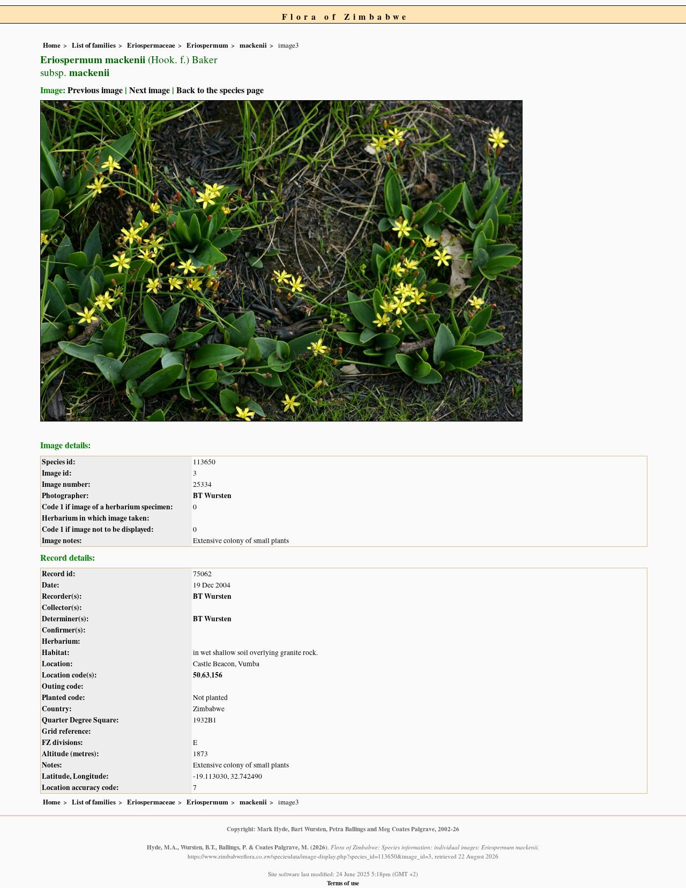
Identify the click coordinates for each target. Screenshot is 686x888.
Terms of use (343, 882)
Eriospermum (207, 45)
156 (216, 674)
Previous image (95, 90)
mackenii (253, 45)
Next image (149, 90)
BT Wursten (212, 495)
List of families (94, 45)
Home (52, 45)
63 (206, 674)
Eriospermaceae (151, 45)
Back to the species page (220, 90)
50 (196, 674)
